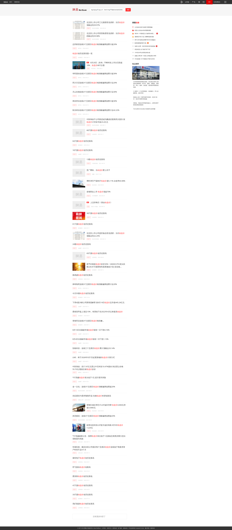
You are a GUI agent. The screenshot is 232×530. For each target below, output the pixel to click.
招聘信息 (114, 528)
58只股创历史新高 (97, 213)
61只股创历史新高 (82, 224)
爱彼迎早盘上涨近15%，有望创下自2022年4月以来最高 (97, 311)
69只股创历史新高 (97, 253)
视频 (88, 68)
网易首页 (6, 2)
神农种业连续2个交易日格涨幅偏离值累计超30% (94, 101)
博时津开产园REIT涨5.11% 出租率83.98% (106, 181)
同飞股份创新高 (81, 467)
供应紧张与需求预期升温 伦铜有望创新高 (91, 396)
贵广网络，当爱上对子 (98, 170)
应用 (10, 2)
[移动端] (181, 2)
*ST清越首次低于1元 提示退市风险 (89, 377)
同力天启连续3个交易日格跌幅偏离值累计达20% (94, 82)
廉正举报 (147, 528)
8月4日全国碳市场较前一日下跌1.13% (90, 339)
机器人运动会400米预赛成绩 (143, 30)
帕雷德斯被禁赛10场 (140, 43)
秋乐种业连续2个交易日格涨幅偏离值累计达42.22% (95, 110)
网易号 (88, 28)
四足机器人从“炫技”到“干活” (142, 49)
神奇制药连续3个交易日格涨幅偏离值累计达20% (94, 284)
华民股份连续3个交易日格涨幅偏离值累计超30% (94, 73)
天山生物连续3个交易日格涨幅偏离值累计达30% (94, 92)
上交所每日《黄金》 (101, 202)
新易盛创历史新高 (82, 275)
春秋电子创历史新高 (83, 458)
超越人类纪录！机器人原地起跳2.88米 (145, 56)
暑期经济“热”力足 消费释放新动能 (144, 37)
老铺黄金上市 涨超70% (98, 191)
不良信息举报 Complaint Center (136, 528)
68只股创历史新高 (97, 130)
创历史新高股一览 (82, 53)
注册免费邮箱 (217, 2)
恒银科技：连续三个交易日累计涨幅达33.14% (93, 348)
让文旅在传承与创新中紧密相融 (143, 27)
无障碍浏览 (17, 2)
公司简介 (104, 528)
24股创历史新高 (81, 244)
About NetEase (97, 528)
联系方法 (109, 528)
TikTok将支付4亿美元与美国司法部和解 (144, 109)
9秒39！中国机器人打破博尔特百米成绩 (145, 33)
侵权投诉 (152, 528)
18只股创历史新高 (82, 150)
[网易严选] (194, 2)
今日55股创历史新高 (83, 293)
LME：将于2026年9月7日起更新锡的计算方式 (93, 357)
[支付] (199, 2)
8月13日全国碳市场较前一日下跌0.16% (90, 330)
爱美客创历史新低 (82, 476)
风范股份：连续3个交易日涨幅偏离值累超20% (93, 416)
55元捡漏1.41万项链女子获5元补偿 (145, 59)
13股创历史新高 (96, 159)
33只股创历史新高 (82, 494)
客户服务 (120, 528)
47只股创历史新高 (82, 485)
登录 (209, 2)
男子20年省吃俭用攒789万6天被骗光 (145, 40)
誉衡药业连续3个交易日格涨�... (88, 321)
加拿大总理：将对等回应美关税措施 (145, 46)
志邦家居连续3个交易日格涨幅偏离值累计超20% (94, 44)
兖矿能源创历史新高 (83, 503)
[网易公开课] (187, 2)
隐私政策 (125, 528)
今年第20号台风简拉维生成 (142, 52)
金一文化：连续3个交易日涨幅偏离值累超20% (93, 386)
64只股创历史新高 (82, 141)
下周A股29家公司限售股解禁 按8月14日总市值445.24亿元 (98, 302)
